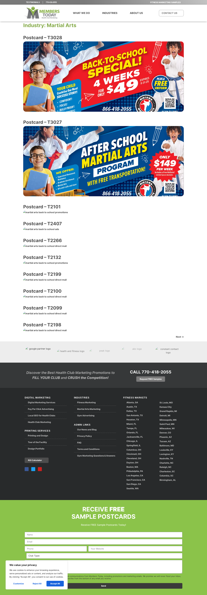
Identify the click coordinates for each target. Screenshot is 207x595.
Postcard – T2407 (42, 223)
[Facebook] (27, 469)
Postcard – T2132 (42, 257)
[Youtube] (40, 469)
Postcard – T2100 (42, 291)
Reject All (37, 583)
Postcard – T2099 (42, 308)
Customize (18, 583)
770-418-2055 (51, 2)
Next (180, 336)
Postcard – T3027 (42, 122)
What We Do (81, 13)
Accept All (55, 583)
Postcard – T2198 (42, 324)
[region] (37, 574)
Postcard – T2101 (42, 206)
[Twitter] (33, 469)
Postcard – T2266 (42, 240)
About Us (136, 13)
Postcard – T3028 (42, 37)
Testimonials (33, 2)
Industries (109, 13)
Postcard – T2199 (42, 274)
